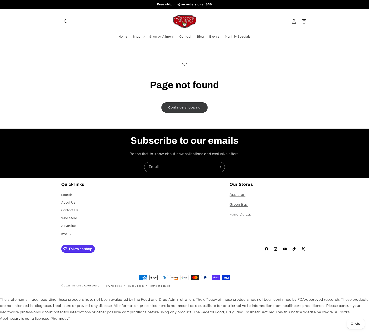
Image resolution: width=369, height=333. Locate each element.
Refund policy (113, 286)
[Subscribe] (220, 167)
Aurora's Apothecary (85, 286)
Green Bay (239, 205)
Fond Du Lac (241, 214)
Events (66, 233)
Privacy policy (136, 286)
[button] (66, 21)
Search (66, 195)
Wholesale (69, 218)
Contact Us (69, 210)
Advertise (68, 225)
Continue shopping (184, 107)
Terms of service (160, 286)
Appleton (237, 195)
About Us (68, 202)
